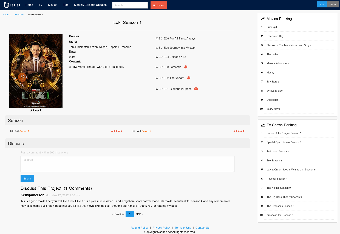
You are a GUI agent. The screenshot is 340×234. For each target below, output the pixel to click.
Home (29, 5)
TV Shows (18, 14)
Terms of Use (183, 228)
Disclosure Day (275, 36)
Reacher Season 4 (277, 178)
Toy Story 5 (273, 81)
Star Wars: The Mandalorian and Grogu (289, 45)
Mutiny (270, 72)
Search (159, 5)
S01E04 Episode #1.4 (172, 57)
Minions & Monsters (278, 63)
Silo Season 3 (274, 160)
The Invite (272, 54)
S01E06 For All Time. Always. (177, 38)
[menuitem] (12, 4)
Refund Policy (139, 228)
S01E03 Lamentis (172, 67)
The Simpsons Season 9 (280, 206)
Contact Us (202, 228)
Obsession (273, 99)
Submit (27, 178)
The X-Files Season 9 (279, 187)
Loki (21, 131)
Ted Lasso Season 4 (278, 151)
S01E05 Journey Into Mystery (177, 47)
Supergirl (272, 27)
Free (66, 5)
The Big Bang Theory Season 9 (284, 197)
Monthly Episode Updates (90, 5)
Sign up (333, 4)
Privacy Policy (162, 228)
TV (40, 5)
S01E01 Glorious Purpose (177, 89)
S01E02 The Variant (174, 78)
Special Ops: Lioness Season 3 (284, 142)
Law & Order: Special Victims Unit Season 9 (291, 169)
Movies (52, 5)
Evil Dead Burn (275, 90)
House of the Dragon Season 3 (284, 133)
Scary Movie (273, 108)
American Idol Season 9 (280, 215)
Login (322, 4)
